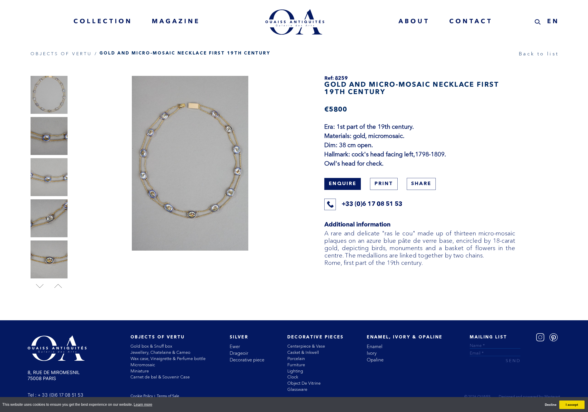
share (421, 183)
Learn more (143, 404)
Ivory (371, 353)
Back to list (539, 54)
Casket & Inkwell (303, 352)
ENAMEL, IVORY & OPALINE (404, 337)
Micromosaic (142, 364)
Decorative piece (247, 360)
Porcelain (296, 358)
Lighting (295, 371)
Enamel (374, 346)
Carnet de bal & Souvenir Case (160, 377)
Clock (292, 377)
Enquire (342, 183)
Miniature (139, 371)
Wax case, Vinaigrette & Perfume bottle (168, 358)
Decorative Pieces (315, 337)
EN (553, 22)
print (383, 183)
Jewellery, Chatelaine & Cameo (160, 352)
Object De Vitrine (304, 383)
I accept (572, 404)
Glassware (297, 389)
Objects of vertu (157, 337)
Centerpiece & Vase (306, 346)
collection (103, 22)
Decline (551, 404)
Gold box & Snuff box (151, 346)
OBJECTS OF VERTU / (64, 53)
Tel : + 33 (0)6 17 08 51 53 (55, 395)
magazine (176, 22)
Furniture (296, 364)
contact (471, 22)
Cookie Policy (141, 396)
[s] (538, 22)
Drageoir (239, 353)
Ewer (235, 346)
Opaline (375, 360)
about (414, 22)
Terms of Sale (168, 396)
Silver (239, 337)
